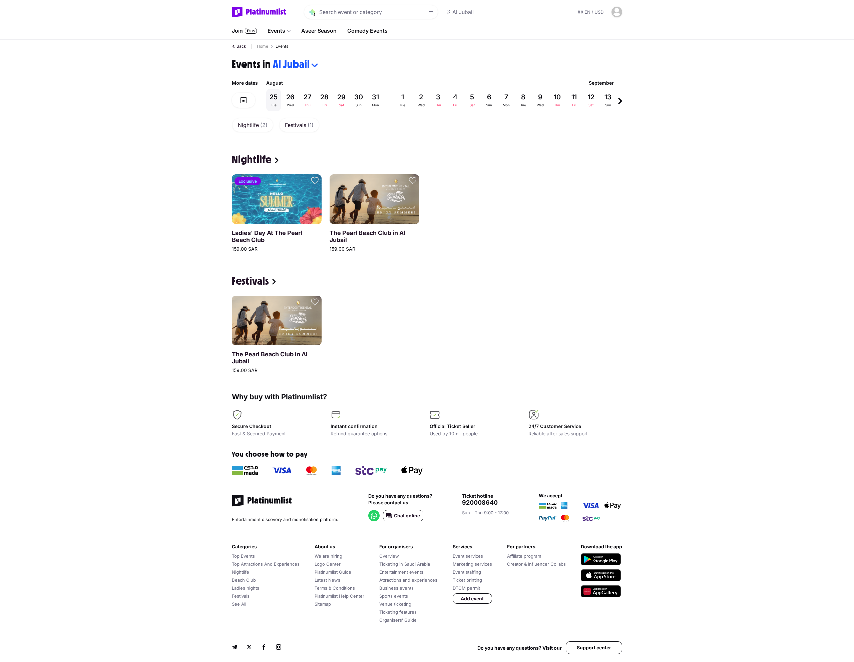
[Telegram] (234, 648)
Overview (389, 556)
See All (239, 604)
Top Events (243, 556)
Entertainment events (401, 572)
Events (276, 30)
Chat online (407, 515)
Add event (472, 598)
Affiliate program (524, 556)
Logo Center (328, 564)
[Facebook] (264, 648)
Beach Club (244, 580)
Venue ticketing (395, 604)
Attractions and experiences (408, 580)
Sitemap (323, 604)
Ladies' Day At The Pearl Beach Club (267, 236)
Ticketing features (398, 612)
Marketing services (472, 564)
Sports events (393, 596)
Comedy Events (367, 30)
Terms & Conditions (335, 588)
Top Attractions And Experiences (266, 564)
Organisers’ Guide (398, 620)
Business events (396, 588)
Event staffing (467, 572)
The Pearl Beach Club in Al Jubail (367, 236)
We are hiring (328, 556)
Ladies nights (245, 588)
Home (262, 46)
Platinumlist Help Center (339, 596)
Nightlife (253, 125)
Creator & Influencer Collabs (536, 564)
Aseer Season (319, 30)
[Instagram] (278, 648)
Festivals (299, 125)
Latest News (327, 580)
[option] (442, 100)
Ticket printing (467, 580)
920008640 (480, 502)
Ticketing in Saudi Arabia (404, 564)
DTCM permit (466, 588)
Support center (594, 647)
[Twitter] (249, 648)
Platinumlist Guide (333, 572)
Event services (468, 556)
